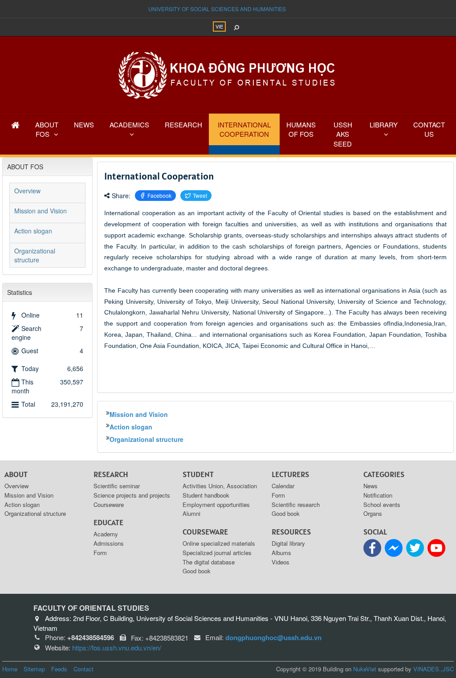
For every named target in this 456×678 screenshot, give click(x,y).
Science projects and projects (132, 495)
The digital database (209, 562)
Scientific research (296, 504)
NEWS (84, 124)
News (370, 486)
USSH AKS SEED (343, 134)
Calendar (283, 486)
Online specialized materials (219, 543)
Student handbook (206, 495)
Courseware (109, 504)
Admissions (109, 543)
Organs (372, 513)
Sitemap (34, 669)
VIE (219, 26)
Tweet (200, 195)
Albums (281, 552)
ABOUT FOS (46, 129)
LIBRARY (384, 124)
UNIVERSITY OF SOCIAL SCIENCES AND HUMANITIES (217, 8)
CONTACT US (429, 129)
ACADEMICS (129, 124)
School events (381, 504)
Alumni (191, 513)
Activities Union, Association (220, 486)
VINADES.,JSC (433, 669)
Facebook (159, 195)
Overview (27, 190)
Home (9, 669)
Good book (197, 571)
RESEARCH (183, 124)
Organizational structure (146, 439)
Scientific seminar (117, 486)
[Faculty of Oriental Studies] (228, 73)
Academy (106, 534)
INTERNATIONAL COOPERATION (244, 129)
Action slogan (131, 426)
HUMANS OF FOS (301, 129)
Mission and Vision (139, 414)
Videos (280, 562)
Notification (377, 495)
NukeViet (364, 669)
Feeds (59, 669)
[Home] (15, 124)
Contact (83, 669)
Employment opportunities (216, 504)
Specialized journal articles (217, 552)
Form (100, 552)
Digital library (288, 543)
